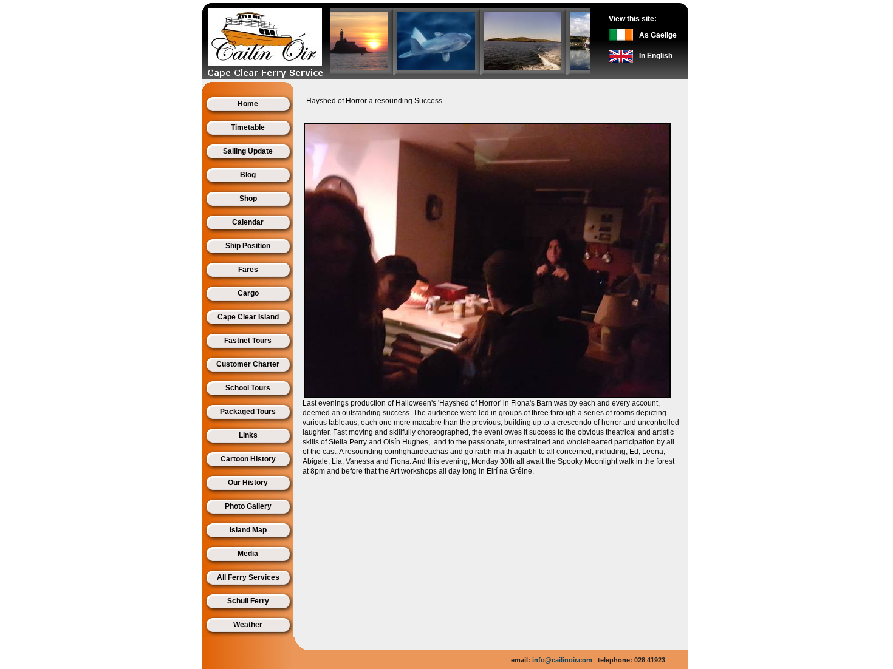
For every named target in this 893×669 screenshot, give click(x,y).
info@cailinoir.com (562, 660)
